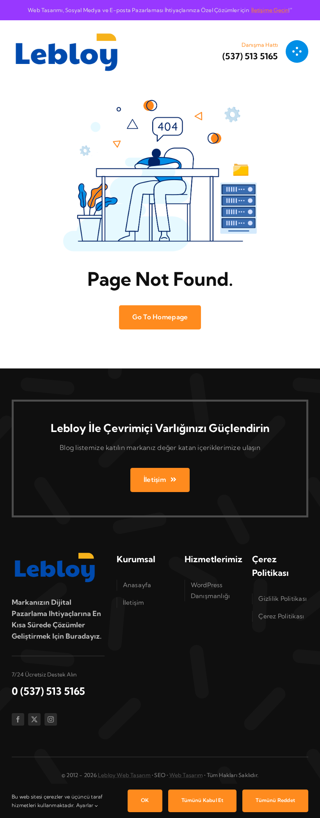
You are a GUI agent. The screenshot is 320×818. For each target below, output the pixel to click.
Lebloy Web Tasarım (125, 775)
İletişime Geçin (269, 10)
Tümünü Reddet (275, 800)
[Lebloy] (66, 31)
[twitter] (34, 719)
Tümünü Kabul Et (202, 800)
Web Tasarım (186, 775)
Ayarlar (85, 805)
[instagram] (50, 719)
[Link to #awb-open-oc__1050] (297, 51)
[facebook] (18, 719)
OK (145, 800)
